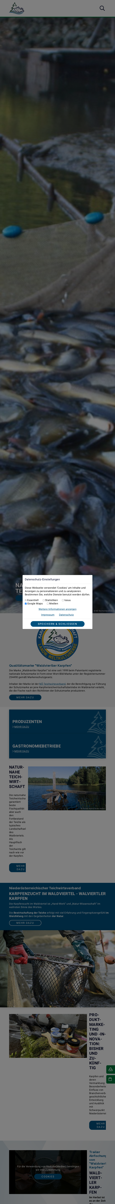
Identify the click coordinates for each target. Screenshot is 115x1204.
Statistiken (51, 600)
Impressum (47, 614)
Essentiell (33, 600)
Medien (53, 603)
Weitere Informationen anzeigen (57, 609)
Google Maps (35, 603)
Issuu (67, 600)
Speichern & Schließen (57, 623)
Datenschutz (66, 614)
